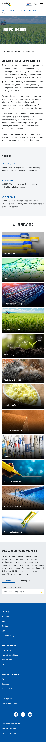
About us (5, 616)
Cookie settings (8, 635)
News (4, 621)
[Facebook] (16, 714)
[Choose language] (29, 3)
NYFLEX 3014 (8, 197)
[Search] (35, 3)
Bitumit (5, 679)
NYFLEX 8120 (8, 164)
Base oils (5, 684)
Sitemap (5, 664)
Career (4, 631)
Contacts (5, 626)
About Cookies (8, 660)
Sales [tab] (8, 580)
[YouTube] (30, 714)
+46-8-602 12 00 (9, 733)
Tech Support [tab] (25, 580)
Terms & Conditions (10, 655)
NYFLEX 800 (8, 180)
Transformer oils (8, 699)
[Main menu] (41, 3)
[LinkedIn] (23, 714)
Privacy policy (8, 650)
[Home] (13, 4)
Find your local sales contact (12, 587)
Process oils (7, 689)
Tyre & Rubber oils (9, 703)
